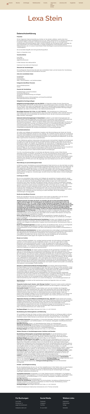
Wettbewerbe (36, 2)
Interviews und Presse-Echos (53, 4)
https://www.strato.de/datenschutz (26, 360)
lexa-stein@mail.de (31, 62)
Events (45, 2)
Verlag (64, 405)
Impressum (66, 401)
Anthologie (26, 2)
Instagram (43, 403)
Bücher (18, 2)
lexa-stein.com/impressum (30, 65)
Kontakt (81, 2)
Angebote (72, 2)
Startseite (65, 407)
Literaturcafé (63, 2)
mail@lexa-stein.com (20, 407)
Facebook (42, 401)
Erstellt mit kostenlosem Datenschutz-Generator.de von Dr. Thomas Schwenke (37, 386)
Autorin (10, 2)
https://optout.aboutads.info (54, 305)
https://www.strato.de (40, 359)
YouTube (42, 405)
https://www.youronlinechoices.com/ (27, 306)
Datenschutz (66, 403)
